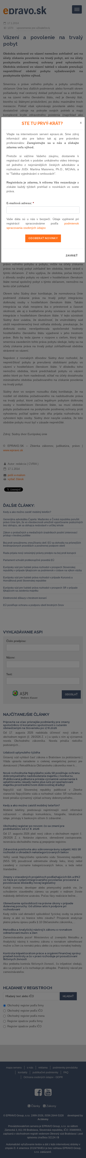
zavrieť (72, 255)
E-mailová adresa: (20, 203)
